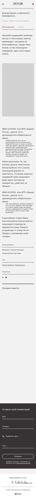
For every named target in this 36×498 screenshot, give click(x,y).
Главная (5, 21)
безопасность (20, 265)
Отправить (18, 456)
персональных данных (23, 463)
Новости (12, 21)
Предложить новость (33, 4)
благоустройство (8, 265)
